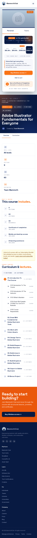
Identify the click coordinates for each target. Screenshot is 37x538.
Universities (5, 499)
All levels (14, 98)
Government (5, 502)
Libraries (4, 496)
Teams (26, 31)
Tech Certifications (7, 479)
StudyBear (5, 456)
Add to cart (18, 78)
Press (3, 516)
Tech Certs (5, 453)
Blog (3, 519)
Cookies (29, 534)
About (3, 510)
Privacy (17, 534)
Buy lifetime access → (18, 73)
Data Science (6, 476)
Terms (23, 534)
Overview (6, 135)
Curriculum (15, 135)
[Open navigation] (33, 3)
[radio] (7, 50)
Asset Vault (5, 462)
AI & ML (4, 470)
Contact (4, 522)
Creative (4, 482)
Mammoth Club (6, 450)
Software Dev (6, 473)
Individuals (5, 490)
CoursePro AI (6, 459)
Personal (10, 31)
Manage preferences (8, 534)
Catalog (5, 98)
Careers (4, 513)
